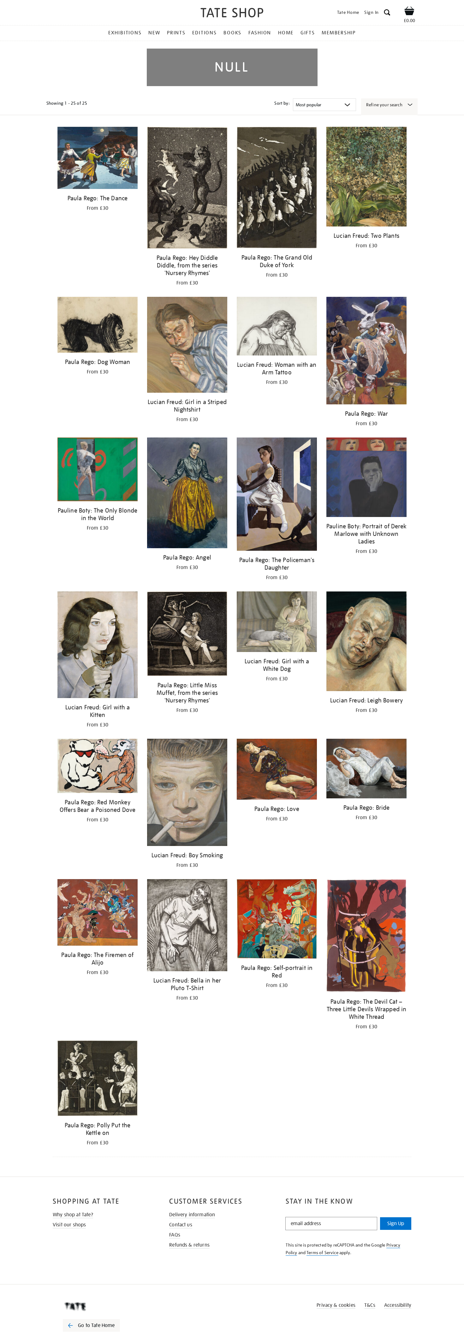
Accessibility (397, 1305)
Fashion (259, 33)
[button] (387, 13)
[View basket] (409, 12)
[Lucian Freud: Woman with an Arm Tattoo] (277, 327)
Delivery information (192, 1215)
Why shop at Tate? (73, 1215)
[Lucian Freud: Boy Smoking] (187, 793)
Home (286, 33)
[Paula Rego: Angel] (187, 494)
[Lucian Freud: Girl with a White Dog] (277, 622)
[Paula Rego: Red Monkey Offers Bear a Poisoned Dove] (97, 767)
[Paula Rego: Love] (277, 770)
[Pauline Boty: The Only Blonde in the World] (97, 470)
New (154, 33)
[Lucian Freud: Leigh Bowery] (366, 642)
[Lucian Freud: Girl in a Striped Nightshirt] (187, 346)
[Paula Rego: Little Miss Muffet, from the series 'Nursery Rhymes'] (187, 634)
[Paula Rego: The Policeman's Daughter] (277, 495)
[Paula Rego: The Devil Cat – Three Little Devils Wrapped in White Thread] (366, 937)
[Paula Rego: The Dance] (97, 159)
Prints (176, 33)
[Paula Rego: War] (366, 351)
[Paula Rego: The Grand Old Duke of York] (277, 188)
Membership (339, 33)
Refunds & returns (189, 1245)
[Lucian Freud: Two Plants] (366, 178)
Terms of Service (322, 1252)
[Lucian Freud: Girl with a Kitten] (97, 645)
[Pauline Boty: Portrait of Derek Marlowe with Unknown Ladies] (366, 478)
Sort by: (281, 103)
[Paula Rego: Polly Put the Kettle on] (97, 1079)
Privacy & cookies (336, 1305)
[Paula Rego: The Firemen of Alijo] (97, 913)
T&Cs (369, 1305)
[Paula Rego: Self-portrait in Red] (277, 920)
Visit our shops (69, 1225)
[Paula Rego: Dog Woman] (97, 326)
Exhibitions (124, 33)
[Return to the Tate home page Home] (232, 14)
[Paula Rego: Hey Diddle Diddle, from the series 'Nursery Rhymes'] (187, 189)
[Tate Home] (102, 1306)
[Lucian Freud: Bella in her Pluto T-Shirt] (187, 926)
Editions (204, 33)
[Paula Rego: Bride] (366, 770)
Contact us (180, 1225)
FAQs (174, 1235)
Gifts (307, 33)
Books (232, 33)
